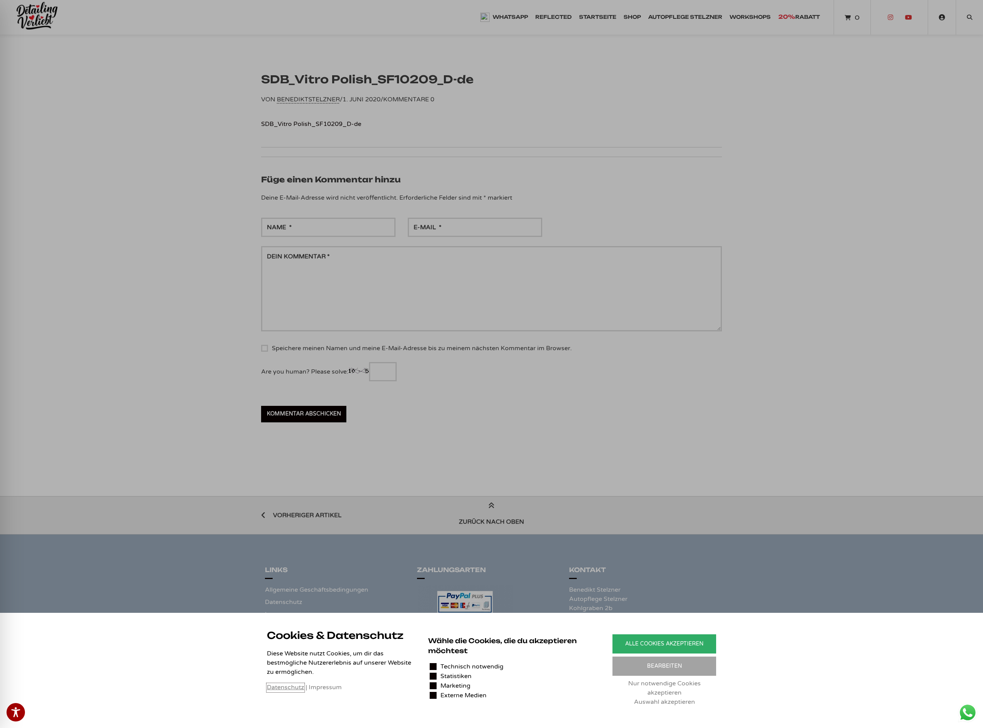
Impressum (325, 687)
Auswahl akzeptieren (664, 702)
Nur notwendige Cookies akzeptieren (664, 688)
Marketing (455, 686)
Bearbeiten (664, 666)
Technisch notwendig (471, 666)
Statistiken (456, 676)
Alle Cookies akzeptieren (664, 643)
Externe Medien (463, 695)
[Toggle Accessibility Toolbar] (16, 712)
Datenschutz (285, 687)
